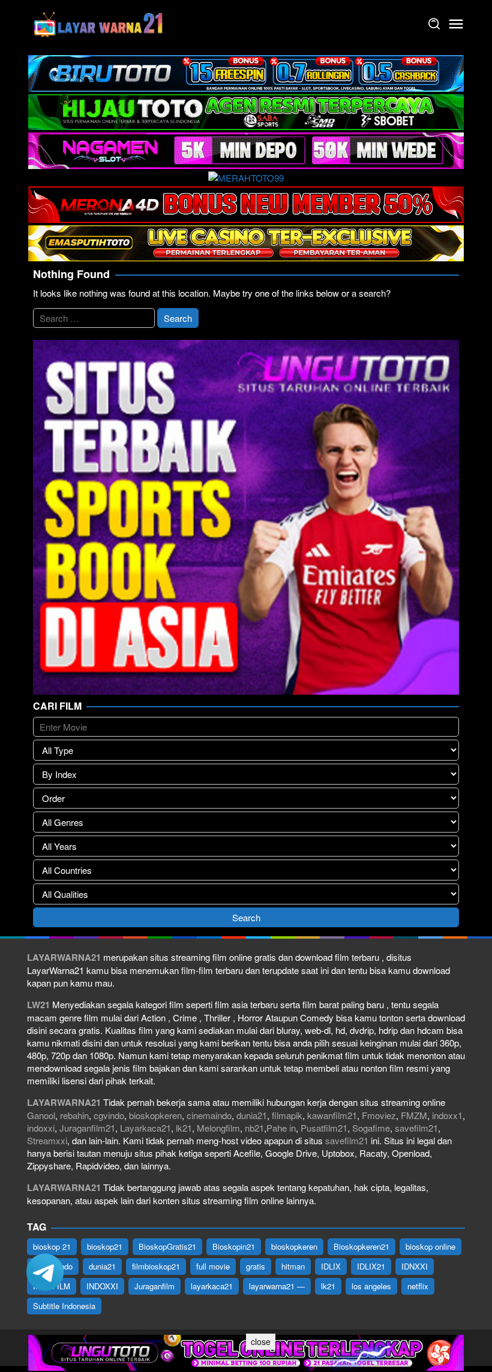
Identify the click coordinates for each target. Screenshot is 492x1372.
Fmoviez (379, 1115)
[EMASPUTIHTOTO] (246, 242)
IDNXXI (414, 1266)
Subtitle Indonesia (64, 1305)
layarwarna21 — (277, 1286)
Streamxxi (47, 1140)
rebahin (74, 1115)
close (261, 1341)
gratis (255, 1266)
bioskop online (430, 1246)
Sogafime (371, 1127)
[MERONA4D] (246, 203)
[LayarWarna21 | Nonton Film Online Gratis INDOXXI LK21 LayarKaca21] (99, 22)
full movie (213, 1266)
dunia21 (251, 1115)
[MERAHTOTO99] (246, 176)
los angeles (371, 1286)
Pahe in (281, 1127)
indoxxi (41, 1127)
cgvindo (109, 1115)
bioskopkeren (155, 1115)
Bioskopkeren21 (361, 1246)
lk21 (184, 1127)
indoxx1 (447, 1115)
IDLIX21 (371, 1266)
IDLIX (331, 1266)
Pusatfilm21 (324, 1127)
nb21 (254, 1127)
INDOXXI (102, 1286)
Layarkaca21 (145, 1127)
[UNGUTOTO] (246, 1351)
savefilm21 (416, 1127)
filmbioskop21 (156, 1266)
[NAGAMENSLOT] (246, 149)
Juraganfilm (154, 1286)
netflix (417, 1286)
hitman (293, 1266)
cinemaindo (209, 1115)
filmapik (287, 1115)
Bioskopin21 (233, 1246)
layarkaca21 (212, 1286)
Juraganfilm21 (87, 1127)
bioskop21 (104, 1246)
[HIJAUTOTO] (246, 110)
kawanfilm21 (332, 1115)
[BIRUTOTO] (246, 71)
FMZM (414, 1115)
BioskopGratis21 (167, 1246)
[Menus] (456, 24)
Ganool (41, 1115)
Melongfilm (218, 1127)
